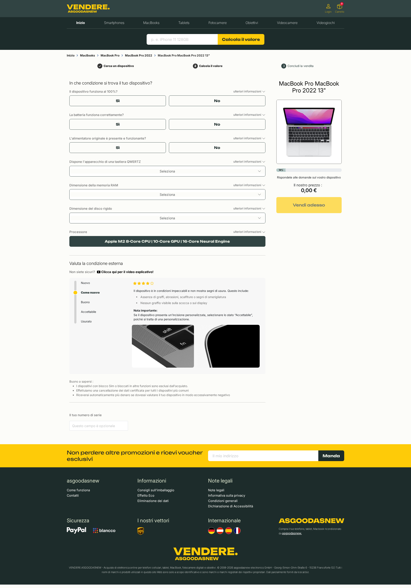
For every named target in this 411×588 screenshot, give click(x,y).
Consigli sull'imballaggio (155, 490)
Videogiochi (326, 23)
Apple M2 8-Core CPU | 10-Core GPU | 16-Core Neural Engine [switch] (167, 241)
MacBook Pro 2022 (138, 55)
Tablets (183, 23)
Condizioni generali (223, 501)
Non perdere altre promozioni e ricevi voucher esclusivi (135, 455)
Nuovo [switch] (85, 283)
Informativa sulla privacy (226, 495)
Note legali (216, 490)
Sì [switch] (118, 101)
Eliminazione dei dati (153, 501)
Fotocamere (217, 23)
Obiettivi (252, 23)
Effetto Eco (145, 495)
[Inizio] (88, 8)
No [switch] (217, 101)
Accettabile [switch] (88, 311)
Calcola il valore (241, 39)
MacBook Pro (110, 55)
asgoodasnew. (292, 533)
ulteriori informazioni (247, 91)
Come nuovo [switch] (90, 292)
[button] (125, 272)
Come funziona (78, 490)
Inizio (80, 23)
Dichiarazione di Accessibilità (230, 506)
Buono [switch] (85, 302)
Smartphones (114, 23)
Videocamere (287, 23)
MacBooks (151, 23)
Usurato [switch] (86, 321)
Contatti (73, 495)
